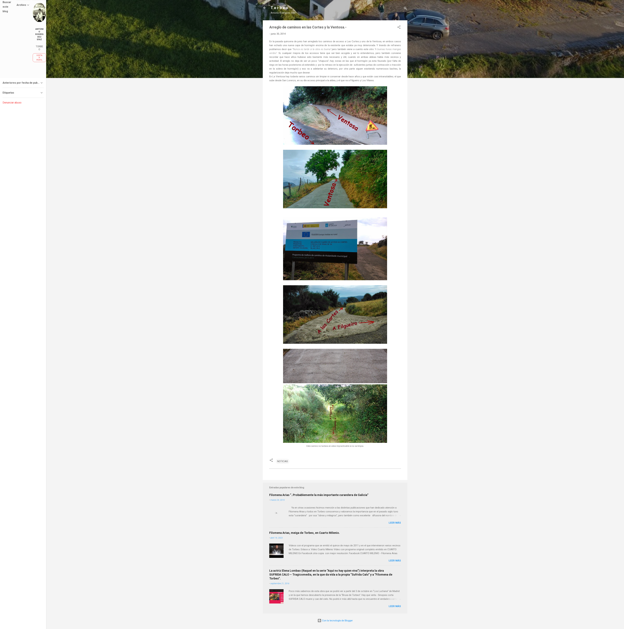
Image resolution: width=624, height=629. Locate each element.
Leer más (395, 522)
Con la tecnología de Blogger (337, 620)
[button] (399, 27)
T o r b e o (279, 8)
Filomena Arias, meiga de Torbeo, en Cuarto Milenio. (304, 532)
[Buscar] (405, 9)
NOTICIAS (282, 461)
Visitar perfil (39, 57)
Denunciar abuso (12, 102)
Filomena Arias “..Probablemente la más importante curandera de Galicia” (318, 495)
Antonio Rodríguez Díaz (39, 34)
